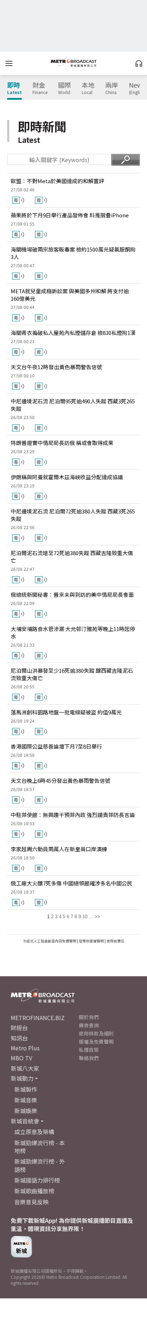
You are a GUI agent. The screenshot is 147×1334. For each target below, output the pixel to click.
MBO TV (21, 1058)
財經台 (19, 1027)
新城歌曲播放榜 (34, 1190)
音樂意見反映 (31, 1202)
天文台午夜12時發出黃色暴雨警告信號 (56, 367)
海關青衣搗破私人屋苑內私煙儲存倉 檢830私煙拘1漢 (73, 332)
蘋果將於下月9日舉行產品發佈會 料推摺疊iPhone (70, 215)
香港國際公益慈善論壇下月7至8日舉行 (56, 746)
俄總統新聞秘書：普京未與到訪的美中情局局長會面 (72, 594)
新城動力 (22, 1078)
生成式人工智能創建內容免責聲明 (49, 940)
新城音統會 (25, 1121)
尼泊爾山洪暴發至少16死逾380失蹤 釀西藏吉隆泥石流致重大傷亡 (72, 674)
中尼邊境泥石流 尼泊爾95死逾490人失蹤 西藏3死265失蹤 (73, 404)
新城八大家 (25, 1068)
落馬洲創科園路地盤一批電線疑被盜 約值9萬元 (66, 712)
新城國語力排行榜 (37, 1180)
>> (97, 916)
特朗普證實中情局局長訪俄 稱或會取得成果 (62, 442)
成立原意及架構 (34, 1131)
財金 (39, 88)
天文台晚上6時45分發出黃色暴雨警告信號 (60, 780)
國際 (64, 88)
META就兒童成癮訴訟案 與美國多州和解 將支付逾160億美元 (70, 294)
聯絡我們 (89, 1057)
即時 (14, 88)
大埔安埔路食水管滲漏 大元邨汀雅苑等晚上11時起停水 (73, 632)
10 (84, 916)
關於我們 (89, 1016)
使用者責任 (115, 940)
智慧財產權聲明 (91, 940)
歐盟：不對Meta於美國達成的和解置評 (57, 181)
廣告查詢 (89, 1025)
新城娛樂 (25, 1110)
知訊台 (19, 1038)
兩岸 (111, 88)
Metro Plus (25, 1048)
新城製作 (25, 1089)
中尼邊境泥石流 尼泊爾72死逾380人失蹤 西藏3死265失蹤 (73, 514)
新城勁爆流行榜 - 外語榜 (39, 1165)
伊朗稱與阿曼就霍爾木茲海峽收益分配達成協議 (67, 477)
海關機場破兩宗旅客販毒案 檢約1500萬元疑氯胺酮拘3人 (73, 252)
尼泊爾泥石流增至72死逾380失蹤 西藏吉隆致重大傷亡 (72, 556)
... (91, 916)
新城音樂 (25, 1100)
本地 (88, 88)
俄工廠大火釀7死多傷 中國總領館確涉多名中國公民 (71, 883)
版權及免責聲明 (96, 1041)
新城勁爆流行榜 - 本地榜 (39, 1146)
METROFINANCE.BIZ (38, 1017)
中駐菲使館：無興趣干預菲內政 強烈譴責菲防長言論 (73, 814)
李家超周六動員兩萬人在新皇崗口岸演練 (59, 849)
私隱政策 (89, 1049)
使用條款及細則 (96, 1033)
